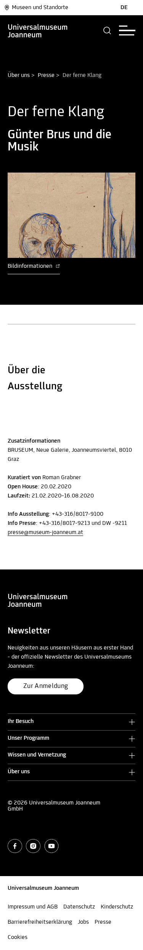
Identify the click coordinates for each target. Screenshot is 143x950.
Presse (46, 75)
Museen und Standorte (40, 8)
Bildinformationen (31, 266)
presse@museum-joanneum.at (45, 532)
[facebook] (15, 846)
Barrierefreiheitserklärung (40, 922)
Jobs (83, 922)
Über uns (19, 75)
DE (124, 8)
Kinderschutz (117, 907)
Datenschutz (79, 907)
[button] (107, 30)
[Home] (38, 30)
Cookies (17, 937)
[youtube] (51, 846)
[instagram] (33, 846)
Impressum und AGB (33, 907)
